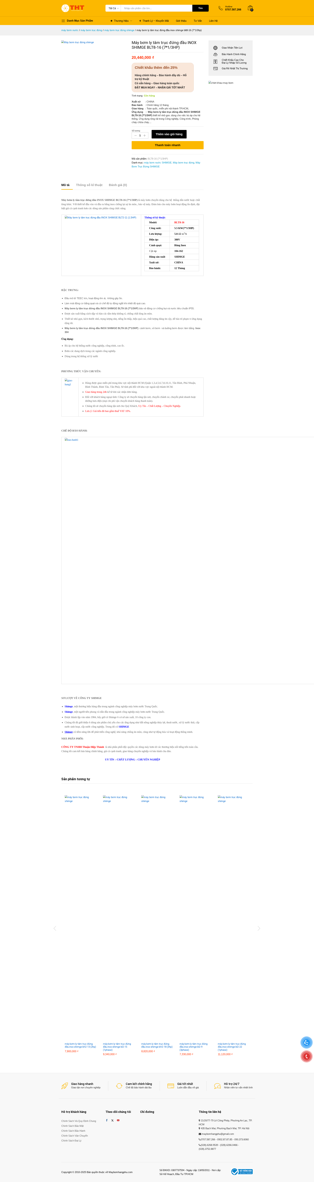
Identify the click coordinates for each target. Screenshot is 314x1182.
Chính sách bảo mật (72, 1125)
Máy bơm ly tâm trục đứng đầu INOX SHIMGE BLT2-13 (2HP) (80, 1045)
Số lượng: (136, 131)
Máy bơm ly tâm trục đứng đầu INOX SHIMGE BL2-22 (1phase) (232, 1047)
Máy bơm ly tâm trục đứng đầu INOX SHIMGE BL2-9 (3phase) (194, 1047)
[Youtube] (118, 1120)
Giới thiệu (181, 21)
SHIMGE (124, 726)
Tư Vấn (198, 21)
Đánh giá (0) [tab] (118, 185)
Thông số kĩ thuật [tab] (89, 185)
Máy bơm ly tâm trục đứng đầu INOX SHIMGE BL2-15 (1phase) (117, 1047)
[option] (80, 926)
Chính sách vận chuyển (74, 1135)
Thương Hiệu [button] (121, 20)
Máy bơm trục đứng (183, 162)
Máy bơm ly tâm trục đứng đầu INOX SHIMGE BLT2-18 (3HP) (157, 1045)
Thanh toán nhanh (167, 145)
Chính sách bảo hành (73, 1130)
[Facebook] (107, 1120)
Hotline (228, 6)
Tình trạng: (137, 95)
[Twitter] (112, 1120)
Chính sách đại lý (71, 1140)
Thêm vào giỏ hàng (169, 134)
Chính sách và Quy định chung (78, 1121)
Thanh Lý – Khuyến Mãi (155, 20)
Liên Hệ (213, 21)
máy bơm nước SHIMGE (158, 162)
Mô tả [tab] (65, 185)
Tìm (200, 8)
